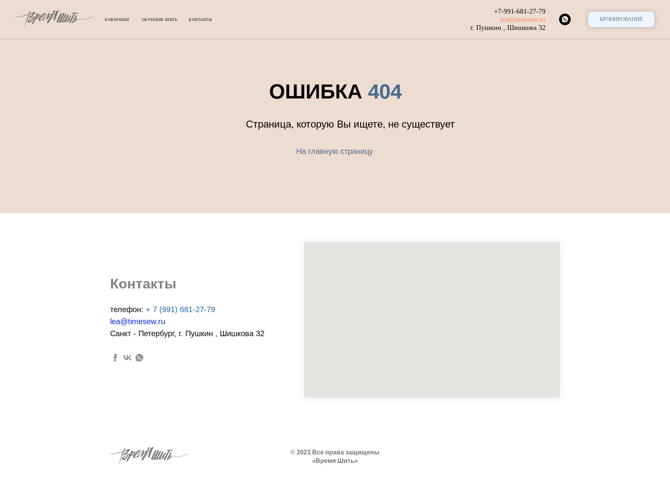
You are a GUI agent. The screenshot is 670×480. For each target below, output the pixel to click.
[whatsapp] (565, 19)
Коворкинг (117, 19)
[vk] (127, 358)
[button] (621, 19)
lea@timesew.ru (523, 19)
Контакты (200, 19)
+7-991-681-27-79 (520, 11)
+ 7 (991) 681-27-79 (180, 309)
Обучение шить (160, 19)
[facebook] (115, 358)
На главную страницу (334, 151)
